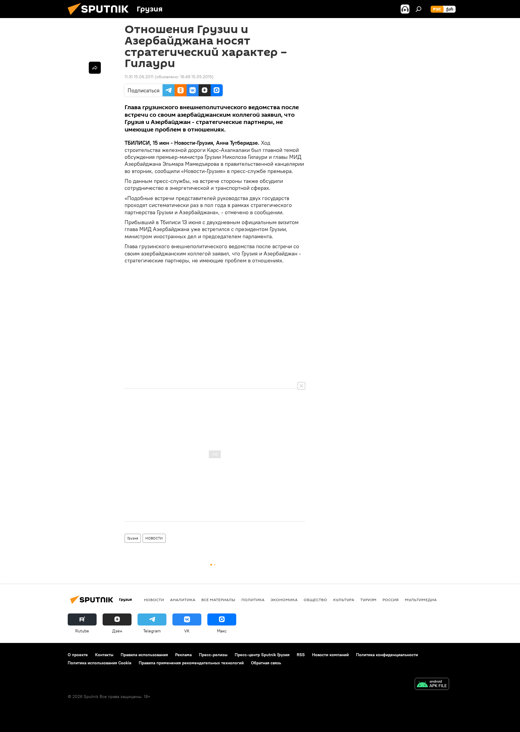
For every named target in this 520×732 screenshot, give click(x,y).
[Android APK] (431, 684)
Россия (390, 599)
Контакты (104, 654)
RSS (301, 654)
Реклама (183, 654)
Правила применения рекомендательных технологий (191, 663)
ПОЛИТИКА (253, 599)
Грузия (132, 538)
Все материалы (218, 599)
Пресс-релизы (213, 654)
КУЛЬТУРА (343, 599)
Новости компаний (330, 654)
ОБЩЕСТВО (315, 599)
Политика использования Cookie (100, 663)
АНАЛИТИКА (182, 599)
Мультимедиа (421, 599)
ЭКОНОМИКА (284, 599)
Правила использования (144, 654)
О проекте (78, 654)
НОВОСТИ (154, 538)
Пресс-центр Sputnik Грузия (262, 654)
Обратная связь (266, 663)
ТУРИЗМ (368, 599)
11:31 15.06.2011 (139, 76)
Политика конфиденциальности (387, 654)
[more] (95, 68)
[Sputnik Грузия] (100, 16)
